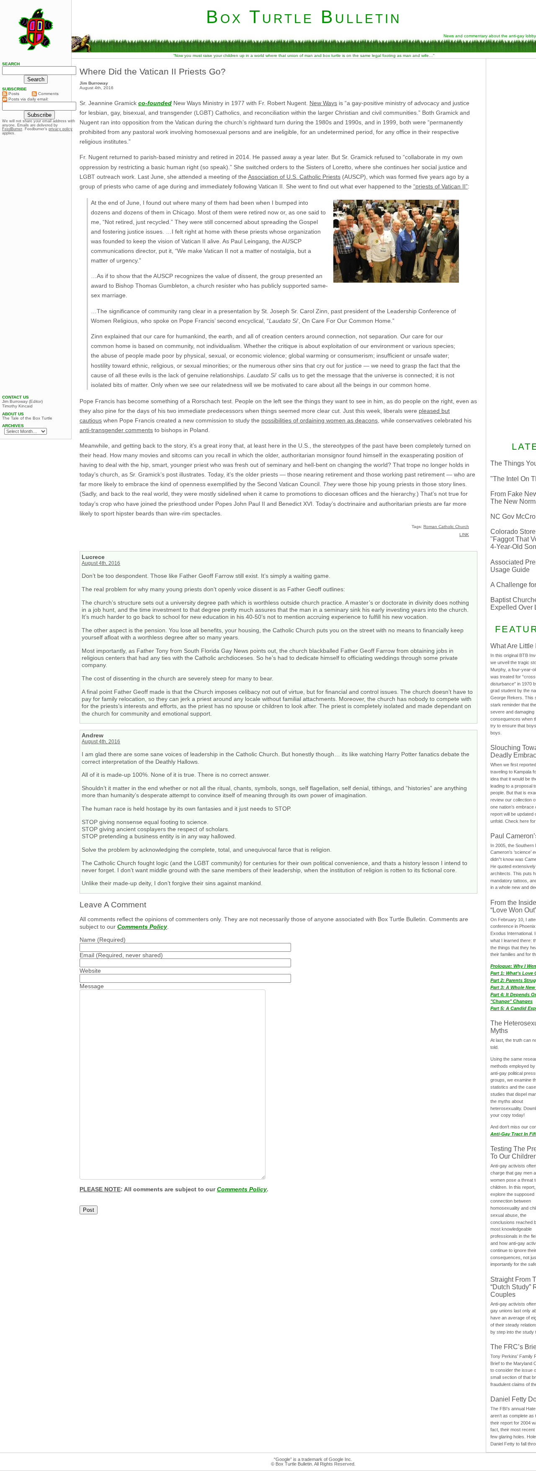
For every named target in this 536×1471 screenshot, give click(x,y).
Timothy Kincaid (17, 406)
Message (92, 986)
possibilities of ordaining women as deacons (319, 420)
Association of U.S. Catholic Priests (294, 176)
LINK (464, 534)
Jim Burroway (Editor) (22, 401)
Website (90, 970)
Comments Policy (142, 926)
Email (87, 955)
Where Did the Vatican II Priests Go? (153, 71)
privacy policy (60, 129)
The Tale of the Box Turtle (27, 418)
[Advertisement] (35, 265)
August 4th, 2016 (101, 563)
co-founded (155, 103)
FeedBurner (12, 129)
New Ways (323, 103)
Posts (13, 93)
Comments (48, 93)
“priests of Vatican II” (440, 186)
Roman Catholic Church (446, 526)
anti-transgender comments (116, 430)
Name (87, 939)
